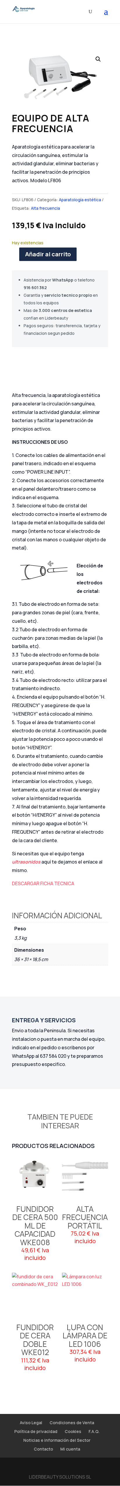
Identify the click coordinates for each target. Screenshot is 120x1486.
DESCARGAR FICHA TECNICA (43, 883)
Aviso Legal (31, 1422)
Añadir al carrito (48, 254)
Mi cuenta (70, 1449)
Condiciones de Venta (72, 1422)
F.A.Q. (94, 1431)
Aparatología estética (80, 199)
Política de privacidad (35, 1431)
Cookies (73, 1431)
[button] (98, 59)
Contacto (43, 1449)
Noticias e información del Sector (57, 1440)
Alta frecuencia (45, 208)
